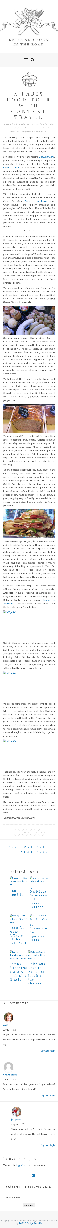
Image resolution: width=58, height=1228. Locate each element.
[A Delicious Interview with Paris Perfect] (39, 879)
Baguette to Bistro (36, 201)
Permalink (42, 131)
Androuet (11, 128)
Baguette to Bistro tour (24, 128)
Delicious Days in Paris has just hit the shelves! (36, 973)
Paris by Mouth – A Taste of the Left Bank (18, 935)
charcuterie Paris (40, 128)
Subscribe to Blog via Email (29, 1186)
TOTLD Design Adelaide (30, 1223)
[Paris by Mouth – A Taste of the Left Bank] (18, 919)
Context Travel (11, 167)
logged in (20, 1165)
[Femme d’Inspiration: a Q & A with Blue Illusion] (18, 955)
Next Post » (38, 852)
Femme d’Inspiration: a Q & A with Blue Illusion (22, 971)
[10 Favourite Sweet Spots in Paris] (39, 917)
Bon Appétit (16, 893)
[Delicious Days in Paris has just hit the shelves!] (37, 955)
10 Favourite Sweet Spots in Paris (38, 932)
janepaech (9, 124)
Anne (5, 1025)
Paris (51, 124)
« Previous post (26, 847)
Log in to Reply (48, 1050)
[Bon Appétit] (18, 881)
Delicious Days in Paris (24, 131)
